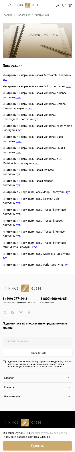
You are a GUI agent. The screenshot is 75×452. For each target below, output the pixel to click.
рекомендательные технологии (49, 433)
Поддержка (23, 15)
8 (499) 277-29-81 (16, 299)
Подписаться (38, 352)
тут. (5, 79)
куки (25, 433)
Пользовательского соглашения (45, 366)
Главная (8, 15)
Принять (37, 446)
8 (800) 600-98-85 (53, 299)
